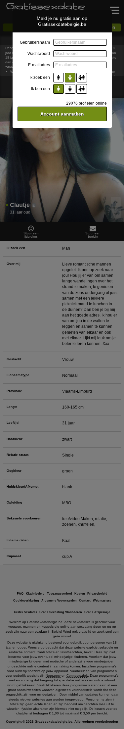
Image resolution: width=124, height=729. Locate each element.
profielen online (86, 103)
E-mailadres (39, 65)
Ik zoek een (39, 77)
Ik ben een (40, 88)
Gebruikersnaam (35, 42)
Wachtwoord (38, 53)
